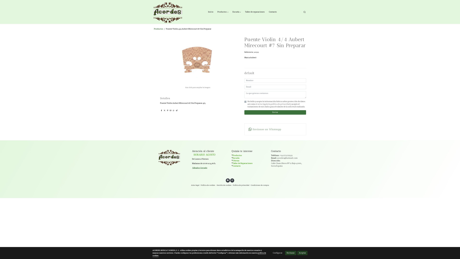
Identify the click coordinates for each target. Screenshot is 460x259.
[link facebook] (228, 180)
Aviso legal (195, 185)
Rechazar (291, 252)
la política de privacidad (279, 104)
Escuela (236, 158)
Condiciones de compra (260, 185)
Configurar (277, 252)
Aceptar (302, 252)
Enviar (275, 112)
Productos (158, 28)
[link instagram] (232, 180)
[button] (223, 12)
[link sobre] (170, 157)
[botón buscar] (304, 12)
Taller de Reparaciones (243, 163)
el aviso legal (261, 104)
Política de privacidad (241, 185)
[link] (167, 12)
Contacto (237, 166)
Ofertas (236, 160)
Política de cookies (208, 185)
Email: (284, 158)
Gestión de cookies (224, 185)
